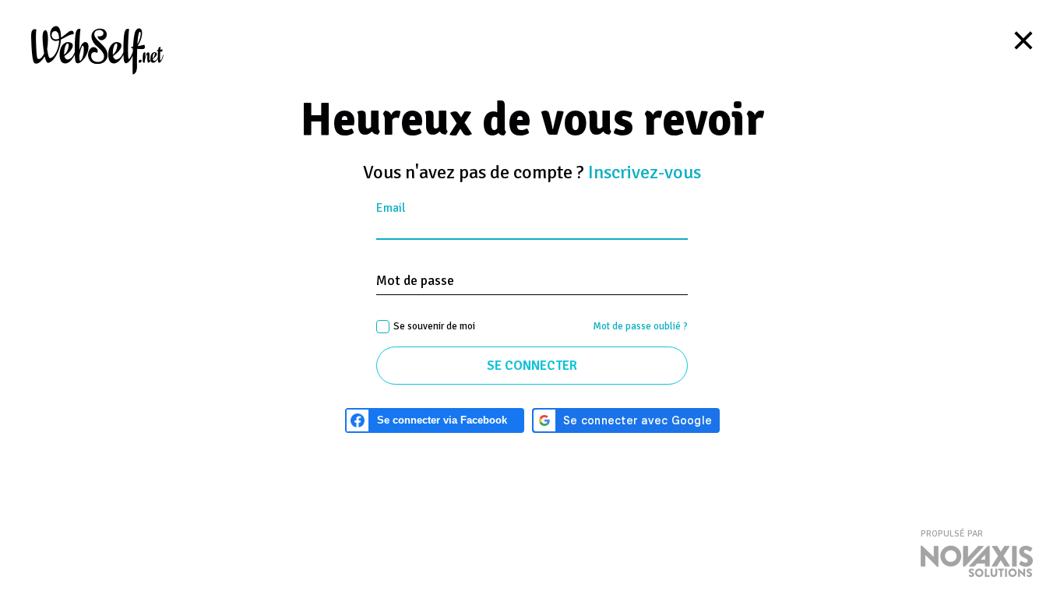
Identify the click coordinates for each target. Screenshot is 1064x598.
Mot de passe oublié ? (640, 326)
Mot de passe (415, 280)
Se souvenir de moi (434, 326)
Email (390, 208)
